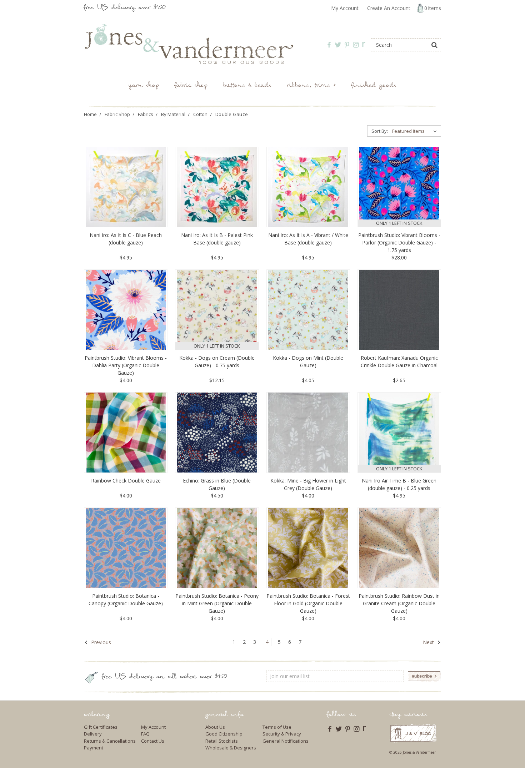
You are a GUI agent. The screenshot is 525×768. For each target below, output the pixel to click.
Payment (93, 747)
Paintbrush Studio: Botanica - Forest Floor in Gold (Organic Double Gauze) (308, 603)
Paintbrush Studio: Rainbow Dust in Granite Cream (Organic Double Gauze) (399, 603)
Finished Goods (373, 86)
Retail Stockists (221, 741)
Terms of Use (276, 727)
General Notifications (285, 741)
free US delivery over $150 (125, 8)
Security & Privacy (281, 734)
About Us (215, 727)
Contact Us (152, 741)
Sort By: (379, 131)
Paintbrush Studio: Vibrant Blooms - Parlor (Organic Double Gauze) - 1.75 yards (399, 242)
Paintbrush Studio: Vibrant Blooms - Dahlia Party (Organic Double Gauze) (126, 365)
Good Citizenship (223, 734)
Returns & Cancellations (110, 741)
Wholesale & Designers (230, 747)
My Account (345, 8)
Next (429, 642)
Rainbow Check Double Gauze (126, 480)
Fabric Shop (191, 86)
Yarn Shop (144, 86)
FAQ (145, 734)
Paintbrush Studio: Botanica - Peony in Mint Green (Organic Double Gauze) (217, 603)
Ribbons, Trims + (311, 86)
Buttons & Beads (247, 86)
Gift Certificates (101, 727)
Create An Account (388, 8)
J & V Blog (413, 733)
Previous (100, 642)
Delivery (93, 734)
